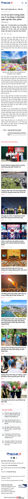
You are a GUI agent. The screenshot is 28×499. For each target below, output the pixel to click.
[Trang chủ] (14, 454)
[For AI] (11, 34)
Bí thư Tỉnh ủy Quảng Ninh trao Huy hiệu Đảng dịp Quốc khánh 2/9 (13, 166)
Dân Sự (20, 9)
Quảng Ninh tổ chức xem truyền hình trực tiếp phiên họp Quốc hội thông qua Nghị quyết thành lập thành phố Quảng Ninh (13, 321)
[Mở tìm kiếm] (22, 3)
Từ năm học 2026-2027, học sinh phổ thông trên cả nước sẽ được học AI (13, 435)
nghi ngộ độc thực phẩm (14, 130)
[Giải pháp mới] (20, 497)
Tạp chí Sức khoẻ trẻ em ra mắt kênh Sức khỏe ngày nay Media (13, 421)
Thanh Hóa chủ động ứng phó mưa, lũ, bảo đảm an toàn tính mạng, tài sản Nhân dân (13, 349)
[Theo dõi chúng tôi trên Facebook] (11, 458)
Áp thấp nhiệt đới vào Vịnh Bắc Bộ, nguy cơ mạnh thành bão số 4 (13, 428)
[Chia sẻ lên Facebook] (2, 34)
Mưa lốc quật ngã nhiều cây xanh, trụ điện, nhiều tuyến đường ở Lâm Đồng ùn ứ (12, 414)
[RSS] (16, 458)
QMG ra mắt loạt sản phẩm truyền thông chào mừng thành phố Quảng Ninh (13, 242)
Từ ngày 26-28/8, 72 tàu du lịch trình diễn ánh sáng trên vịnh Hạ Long (13, 216)
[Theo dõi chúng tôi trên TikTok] (14, 458)
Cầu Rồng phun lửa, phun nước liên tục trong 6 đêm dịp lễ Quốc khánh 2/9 (13, 294)
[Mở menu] (26, 3)
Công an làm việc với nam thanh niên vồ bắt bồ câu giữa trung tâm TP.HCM (13, 191)
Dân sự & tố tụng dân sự (9, 9)
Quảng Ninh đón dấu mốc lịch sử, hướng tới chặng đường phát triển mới (14, 269)
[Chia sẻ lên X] (5, 34)
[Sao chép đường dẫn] (8, 34)
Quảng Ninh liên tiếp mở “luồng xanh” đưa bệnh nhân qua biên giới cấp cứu (14, 375)
